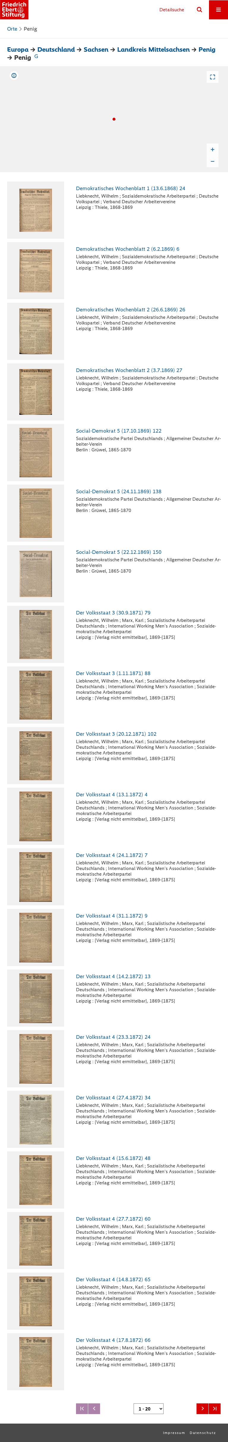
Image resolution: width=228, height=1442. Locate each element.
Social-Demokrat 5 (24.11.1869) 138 (119, 491)
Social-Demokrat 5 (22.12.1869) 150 (119, 552)
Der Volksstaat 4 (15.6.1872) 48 (113, 1158)
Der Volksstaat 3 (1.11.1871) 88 (113, 673)
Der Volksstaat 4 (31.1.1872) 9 (112, 916)
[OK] (199, 9)
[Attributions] (14, 75)
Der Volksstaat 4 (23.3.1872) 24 (113, 1037)
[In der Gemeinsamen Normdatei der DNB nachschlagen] (36, 57)
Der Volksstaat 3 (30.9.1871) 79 (113, 612)
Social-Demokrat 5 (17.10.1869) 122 (119, 431)
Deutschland (56, 49)
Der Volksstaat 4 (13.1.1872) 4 (112, 794)
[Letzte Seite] (215, 1408)
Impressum (174, 1433)
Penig (207, 49)
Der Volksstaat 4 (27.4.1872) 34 (113, 1097)
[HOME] (14, 9)
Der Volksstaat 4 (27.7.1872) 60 (113, 1219)
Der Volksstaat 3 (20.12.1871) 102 (116, 734)
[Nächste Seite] (202, 1408)
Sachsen (96, 49)
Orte (12, 29)
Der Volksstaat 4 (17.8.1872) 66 (113, 1340)
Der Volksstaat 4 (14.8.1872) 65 (113, 1279)
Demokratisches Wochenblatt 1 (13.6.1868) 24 (130, 188)
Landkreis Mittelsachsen (153, 49)
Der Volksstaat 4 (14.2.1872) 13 (113, 976)
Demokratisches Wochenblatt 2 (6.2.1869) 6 (127, 249)
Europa (17, 49)
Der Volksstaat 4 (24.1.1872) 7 (112, 855)
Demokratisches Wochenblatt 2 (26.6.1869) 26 (130, 309)
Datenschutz (203, 1433)
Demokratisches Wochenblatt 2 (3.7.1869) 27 (129, 370)
